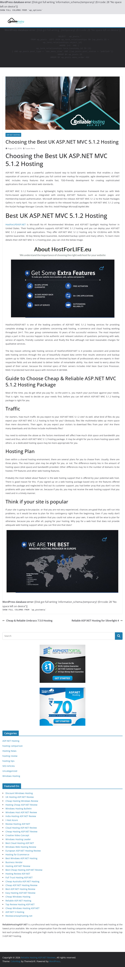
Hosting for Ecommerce (17, 854)
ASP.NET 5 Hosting (14, 912)
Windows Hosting (11, 776)
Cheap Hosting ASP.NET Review (21, 831)
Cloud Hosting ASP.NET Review (21, 827)
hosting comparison (12, 745)
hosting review (9, 755)
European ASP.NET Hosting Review (23, 850)
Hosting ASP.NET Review (17, 866)
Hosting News (9, 750)
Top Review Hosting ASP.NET (20, 904)
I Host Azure (11, 820)
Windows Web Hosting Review (20, 846)
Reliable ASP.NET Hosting (18, 900)
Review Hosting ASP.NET (17, 823)
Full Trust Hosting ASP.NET (19, 877)
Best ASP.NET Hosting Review (20, 889)
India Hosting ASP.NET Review (20, 816)
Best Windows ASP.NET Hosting (21, 858)
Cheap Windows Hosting (17, 896)
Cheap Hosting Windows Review (21, 800)
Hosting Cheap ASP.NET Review (21, 804)
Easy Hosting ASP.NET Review (20, 892)
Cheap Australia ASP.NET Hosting (22, 881)
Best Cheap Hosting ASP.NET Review (23, 869)
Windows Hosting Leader (18, 839)
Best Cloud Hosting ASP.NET (19, 843)
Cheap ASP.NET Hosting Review (21, 885)
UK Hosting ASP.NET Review (19, 797)
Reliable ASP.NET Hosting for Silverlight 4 (95, 620)
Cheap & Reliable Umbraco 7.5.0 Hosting (29, 620)
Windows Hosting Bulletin (18, 808)
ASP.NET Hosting (13, 135)
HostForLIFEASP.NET (15, 224)
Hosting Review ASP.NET (17, 873)
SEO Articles (8, 766)
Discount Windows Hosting (19, 793)
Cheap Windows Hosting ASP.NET (22, 908)
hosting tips (8, 760)
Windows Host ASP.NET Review (21, 812)
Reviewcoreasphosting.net (18, 915)
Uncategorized (9, 771)
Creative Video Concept (17, 835)
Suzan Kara (30, 148)
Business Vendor (14, 862)
